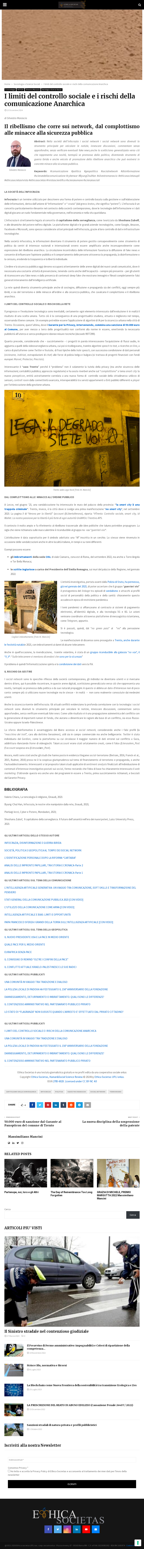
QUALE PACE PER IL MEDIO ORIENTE (24, 944)
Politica (59, 1092)
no (113, 509)
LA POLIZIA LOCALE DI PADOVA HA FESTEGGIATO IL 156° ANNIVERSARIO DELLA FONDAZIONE (56, 989)
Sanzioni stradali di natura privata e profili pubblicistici (62, 1425)
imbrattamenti (23, 557)
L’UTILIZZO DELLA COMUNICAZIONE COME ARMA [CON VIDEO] (39, 907)
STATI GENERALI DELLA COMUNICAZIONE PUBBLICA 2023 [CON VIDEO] (43, 899)
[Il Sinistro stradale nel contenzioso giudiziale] (72, 1281)
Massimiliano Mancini (25, 1136)
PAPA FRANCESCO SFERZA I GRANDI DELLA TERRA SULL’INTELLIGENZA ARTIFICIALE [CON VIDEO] (58, 922)
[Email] (96, 1529)
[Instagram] (67, 1529)
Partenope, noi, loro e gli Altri (21, 1192)
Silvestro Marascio (33, 89)
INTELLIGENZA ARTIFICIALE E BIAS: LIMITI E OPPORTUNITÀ (37, 914)
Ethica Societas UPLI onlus (109, 1077)
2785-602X (58, 1081)
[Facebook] (48, 1529)
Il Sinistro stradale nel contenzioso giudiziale (46, 1331)
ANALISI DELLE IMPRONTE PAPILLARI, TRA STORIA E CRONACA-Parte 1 (43, 872)
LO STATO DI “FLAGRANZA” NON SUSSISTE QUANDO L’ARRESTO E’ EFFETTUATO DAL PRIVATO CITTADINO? (63, 1011)
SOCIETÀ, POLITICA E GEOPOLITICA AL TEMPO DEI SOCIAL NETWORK (42, 850)
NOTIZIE (20, 89)
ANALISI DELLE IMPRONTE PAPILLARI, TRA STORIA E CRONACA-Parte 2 (43, 865)
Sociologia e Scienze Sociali (52, 89)
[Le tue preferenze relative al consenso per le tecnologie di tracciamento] (138, 1543)
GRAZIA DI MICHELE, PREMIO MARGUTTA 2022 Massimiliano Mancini (115, 1195)
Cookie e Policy (132, 1545)
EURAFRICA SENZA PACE (18, 952)
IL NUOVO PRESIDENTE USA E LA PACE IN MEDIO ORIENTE (36, 937)
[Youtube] (86, 1529)
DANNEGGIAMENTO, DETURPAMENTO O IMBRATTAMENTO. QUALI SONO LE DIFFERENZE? (54, 997)
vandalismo (112, 590)
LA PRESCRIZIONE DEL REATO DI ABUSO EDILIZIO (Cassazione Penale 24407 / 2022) (80, 1405)
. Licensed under (73, 1081)
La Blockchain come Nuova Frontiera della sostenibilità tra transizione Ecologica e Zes (82, 1385)
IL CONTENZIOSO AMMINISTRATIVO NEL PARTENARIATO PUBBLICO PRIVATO (47, 1004)
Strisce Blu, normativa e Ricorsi (47, 1365)
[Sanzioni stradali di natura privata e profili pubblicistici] (13, 1429)
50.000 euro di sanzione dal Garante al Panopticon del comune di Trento (32, 1123)
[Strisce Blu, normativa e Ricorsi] (13, 1370)
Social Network (97, 1092)
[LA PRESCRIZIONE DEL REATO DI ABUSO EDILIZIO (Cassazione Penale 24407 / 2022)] (13, 1410)
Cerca (7, 1209)
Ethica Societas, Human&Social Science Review (57, 1077)
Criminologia (10, 89)
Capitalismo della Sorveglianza (21, 1092)
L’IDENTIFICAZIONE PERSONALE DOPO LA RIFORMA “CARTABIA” (40, 857)
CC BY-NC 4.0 (90, 1081)
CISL (48, 557)
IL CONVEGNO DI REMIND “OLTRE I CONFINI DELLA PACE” (36, 959)
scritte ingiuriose (23, 569)
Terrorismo (115, 1092)
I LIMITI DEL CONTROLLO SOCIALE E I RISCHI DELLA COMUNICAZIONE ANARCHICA (50, 1030)
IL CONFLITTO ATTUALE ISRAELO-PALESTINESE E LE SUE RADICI (40, 967)
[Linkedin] (77, 1529)
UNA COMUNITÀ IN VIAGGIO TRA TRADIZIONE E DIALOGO (35, 982)
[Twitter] (58, 1529)
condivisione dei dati (70, 664)
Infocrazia (46, 1092)
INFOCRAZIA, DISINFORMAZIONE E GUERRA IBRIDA (32, 842)
